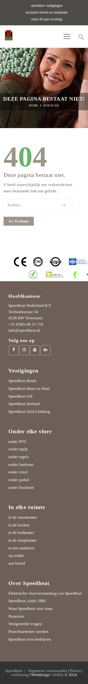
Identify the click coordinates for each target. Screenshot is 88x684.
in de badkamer (21, 532)
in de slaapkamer (22, 540)
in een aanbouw (21, 548)
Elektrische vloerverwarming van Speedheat (45, 593)
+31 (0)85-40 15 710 (25, 324)
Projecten (16, 616)
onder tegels (18, 457)
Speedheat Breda (22, 381)
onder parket (19, 480)
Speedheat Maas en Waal (29, 388)
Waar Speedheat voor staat (30, 608)
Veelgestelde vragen (25, 624)
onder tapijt (18, 449)
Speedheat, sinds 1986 (27, 601)
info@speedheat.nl (24, 330)
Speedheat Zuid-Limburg (29, 411)
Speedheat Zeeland (24, 404)
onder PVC (17, 441)
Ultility (58, 675)
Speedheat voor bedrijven (29, 639)
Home (33, 105)
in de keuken (19, 525)
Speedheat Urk (20, 396)
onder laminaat (20, 464)
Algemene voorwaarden (47, 671)
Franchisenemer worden (28, 631)
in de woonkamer (22, 517)
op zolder (16, 555)
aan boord (16, 563)
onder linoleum (21, 487)
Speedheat (14, 671)
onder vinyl (18, 472)
